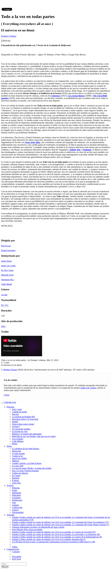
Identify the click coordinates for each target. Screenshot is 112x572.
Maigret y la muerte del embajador (27, 434)
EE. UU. (5, 305)
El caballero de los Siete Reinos (25, 448)
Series (9, 446)
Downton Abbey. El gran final (25, 419)
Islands (15, 421)
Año (14, 502)
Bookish (15, 478)
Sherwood (16, 451)
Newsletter (16, 556)
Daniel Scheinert (8, 250)
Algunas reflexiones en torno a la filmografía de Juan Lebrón (38, 527)
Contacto (16, 551)
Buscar (5, 567)
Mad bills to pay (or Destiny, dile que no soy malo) (34, 436)
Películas (16, 488)
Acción (4, 295)
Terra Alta (16, 483)
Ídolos (14, 444)
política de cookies (88, 388)
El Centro (16, 475)
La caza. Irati (17, 466)
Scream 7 (16, 426)
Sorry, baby (17, 409)
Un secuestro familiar (21, 429)
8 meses (15, 480)
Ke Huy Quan (7, 270)
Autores (15, 505)
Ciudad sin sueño (19, 412)
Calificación (17, 507)
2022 (3, 326)
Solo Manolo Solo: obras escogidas (27, 529)
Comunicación (13, 549)
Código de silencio (20, 473)
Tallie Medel (6, 284)
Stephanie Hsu (7, 279)
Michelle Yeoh (7, 275)
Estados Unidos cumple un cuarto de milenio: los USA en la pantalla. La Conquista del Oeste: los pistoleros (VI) (60, 522)
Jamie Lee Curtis (8, 266)
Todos (14, 547)
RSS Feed (16, 559)
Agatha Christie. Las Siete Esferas (26, 463)
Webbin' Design (10, 370)
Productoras (17, 500)
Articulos (10, 515)
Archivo (10, 485)
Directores (16, 495)
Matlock (15, 461)
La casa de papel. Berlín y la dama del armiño (31, 468)
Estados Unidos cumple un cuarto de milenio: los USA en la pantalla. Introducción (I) (49, 539)
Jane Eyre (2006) (19, 458)
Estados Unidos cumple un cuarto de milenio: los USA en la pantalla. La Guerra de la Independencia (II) (57, 537)
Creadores (16, 497)
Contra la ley (17, 456)
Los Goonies (17, 439)
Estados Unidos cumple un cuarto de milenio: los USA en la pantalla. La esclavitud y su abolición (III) (56, 534)
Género (15, 510)
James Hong (6, 261)
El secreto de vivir (20, 431)
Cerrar (6, 395)
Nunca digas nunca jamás (23, 424)
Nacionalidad (17, 512)
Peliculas (10, 407)
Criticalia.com (10, 402)
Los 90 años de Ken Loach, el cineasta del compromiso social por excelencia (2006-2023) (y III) (53, 542)
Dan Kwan (6, 246)
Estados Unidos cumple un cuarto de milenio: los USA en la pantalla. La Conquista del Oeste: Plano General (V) (60, 524)
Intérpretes (16, 493)
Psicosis (15, 414)
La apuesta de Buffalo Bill (23, 417)
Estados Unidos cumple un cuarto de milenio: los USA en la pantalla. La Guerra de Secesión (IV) (54, 532)
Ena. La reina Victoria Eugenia (25, 471)
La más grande (18, 453)
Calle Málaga (17, 441)
